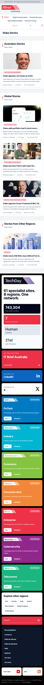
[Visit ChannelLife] (15, 428)
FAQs (6, 648)
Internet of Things (30, 21)
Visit (6, 418)
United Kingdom (22, 606)
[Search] (30, 25)
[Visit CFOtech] (15, 400)
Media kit (17, 418)
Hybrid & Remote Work (15, 21)
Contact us (8, 635)
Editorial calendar (10, 639)
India (21, 601)
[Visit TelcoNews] (15, 568)
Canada (14, 601)
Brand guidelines (10, 630)
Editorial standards (11, 644)
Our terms (8, 662)
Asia (6, 601)
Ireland (29, 601)
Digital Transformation (20, 17)
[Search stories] (38, 620)
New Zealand (9, 606)
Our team (8, 658)
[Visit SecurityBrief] (15, 539)
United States (9, 611)
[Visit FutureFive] (15, 483)
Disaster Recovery (36, 17)
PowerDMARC (26, 682)
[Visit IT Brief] (15, 511)
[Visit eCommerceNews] (15, 455)
